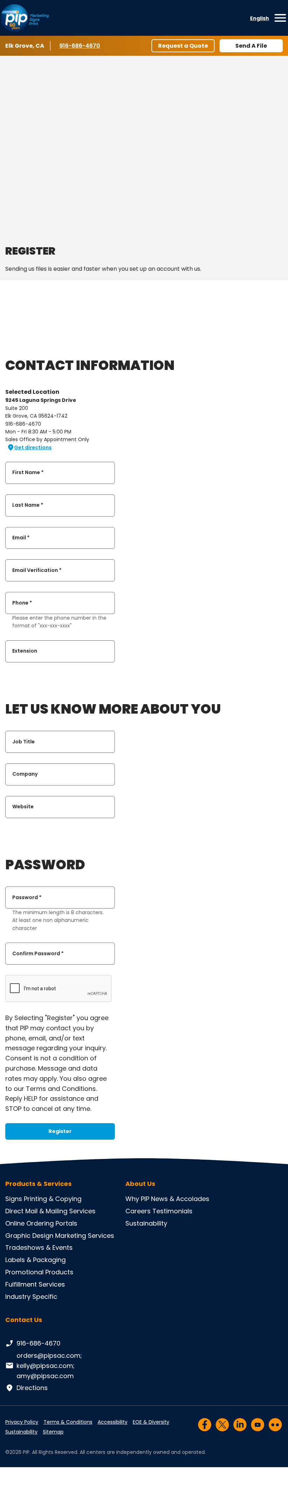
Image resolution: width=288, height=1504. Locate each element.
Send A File (251, 46)
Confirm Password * (38, 953)
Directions (32, 1387)
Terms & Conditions (68, 1421)
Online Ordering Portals (41, 1223)
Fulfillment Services (35, 1284)
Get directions (33, 447)
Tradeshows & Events (39, 1247)
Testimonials (172, 1211)
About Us (140, 1184)
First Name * (28, 472)
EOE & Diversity (151, 1421)
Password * (26, 897)
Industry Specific (31, 1296)
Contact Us (23, 1319)
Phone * (22, 602)
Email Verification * (36, 570)
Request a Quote (183, 46)
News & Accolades (180, 1198)
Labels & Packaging (35, 1259)
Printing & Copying (52, 1198)
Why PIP (137, 1198)
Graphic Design (29, 1235)
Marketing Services (84, 1235)
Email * (21, 537)
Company (25, 774)
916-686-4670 (80, 46)
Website (23, 806)
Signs (13, 1198)
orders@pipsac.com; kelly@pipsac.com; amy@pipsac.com (49, 1365)
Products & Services (38, 1184)
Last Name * (27, 505)
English (259, 18)
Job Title (23, 741)
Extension (24, 651)
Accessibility (112, 1421)
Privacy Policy (21, 1421)
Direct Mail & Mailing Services (50, 1211)
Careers (138, 1211)
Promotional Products (39, 1272)
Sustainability (146, 1223)
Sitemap (53, 1431)
